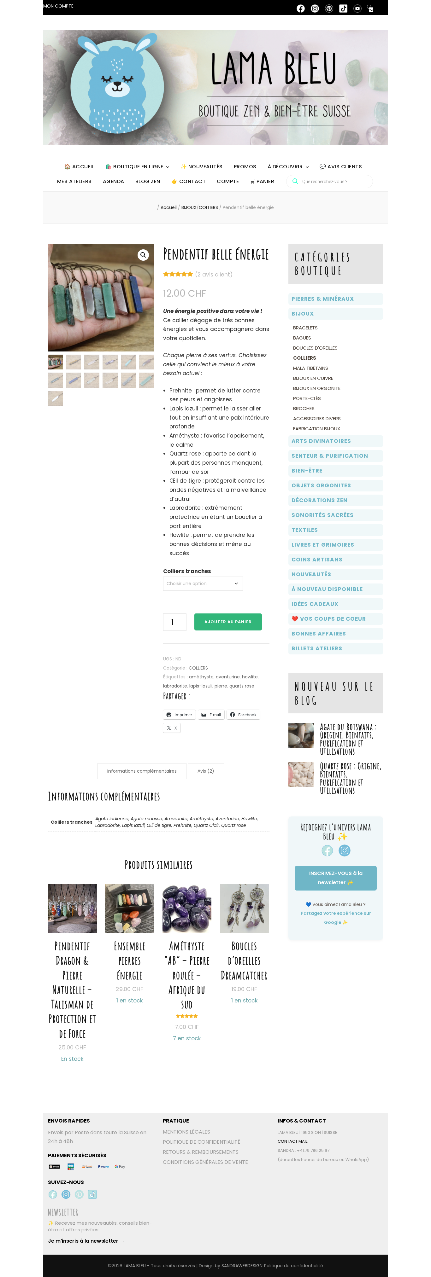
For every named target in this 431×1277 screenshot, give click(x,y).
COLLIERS (198, 668)
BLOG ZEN (147, 181)
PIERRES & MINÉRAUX (323, 299)
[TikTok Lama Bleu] (92, 1194)
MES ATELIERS (74, 181)
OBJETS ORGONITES (321, 485)
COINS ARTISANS (317, 559)
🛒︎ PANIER (262, 181)
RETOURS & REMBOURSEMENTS (201, 1152)
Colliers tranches (187, 571)
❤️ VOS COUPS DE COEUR (329, 619)
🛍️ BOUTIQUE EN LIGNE (134, 166)
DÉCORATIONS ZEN (320, 500)
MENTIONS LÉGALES (186, 1131)
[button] (143, 255)
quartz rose (241, 686)
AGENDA (113, 181)
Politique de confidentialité (293, 1265)
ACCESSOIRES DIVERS (317, 418)
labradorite (175, 686)
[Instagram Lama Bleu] (66, 1194)
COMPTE (228, 181)
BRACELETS (305, 327)
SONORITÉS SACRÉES (323, 515)
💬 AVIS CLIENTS (341, 166)
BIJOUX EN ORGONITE (316, 388)
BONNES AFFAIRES (319, 633)
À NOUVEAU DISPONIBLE (327, 589)
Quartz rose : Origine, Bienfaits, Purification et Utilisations (350, 778)
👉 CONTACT (188, 181)
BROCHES (304, 408)
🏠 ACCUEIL (79, 166)
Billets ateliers (317, 648)
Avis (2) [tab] (206, 771)
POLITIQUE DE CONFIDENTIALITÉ (201, 1142)
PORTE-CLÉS (307, 398)
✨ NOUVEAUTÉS (201, 166)
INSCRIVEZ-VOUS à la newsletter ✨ (336, 878)
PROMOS (245, 166)
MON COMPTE (58, 6)
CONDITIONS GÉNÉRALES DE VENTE (205, 1162)
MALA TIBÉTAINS (310, 368)
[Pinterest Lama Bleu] (79, 1194)
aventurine (228, 677)
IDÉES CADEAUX (315, 604)
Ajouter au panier (228, 622)
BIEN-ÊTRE (307, 470)
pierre (221, 686)
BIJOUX (303, 313)
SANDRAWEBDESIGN (242, 1265)
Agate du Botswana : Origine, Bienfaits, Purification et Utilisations (348, 739)
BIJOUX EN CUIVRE (313, 378)
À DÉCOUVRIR (285, 166)
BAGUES (302, 337)
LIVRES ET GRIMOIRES (323, 545)
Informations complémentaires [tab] (142, 771)
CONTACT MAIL (292, 1141)
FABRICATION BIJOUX (316, 428)
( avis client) (214, 274)
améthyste (201, 677)
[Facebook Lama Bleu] (52, 1194)
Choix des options (72, 960)
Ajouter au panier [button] (129, 931)
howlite (250, 677)
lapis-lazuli (200, 686)
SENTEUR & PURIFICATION (330, 456)
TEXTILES (305, 530)
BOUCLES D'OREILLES (315, 348)
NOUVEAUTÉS (311, 574)
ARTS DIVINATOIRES (321, 441)
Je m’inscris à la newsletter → (86, 1241)
